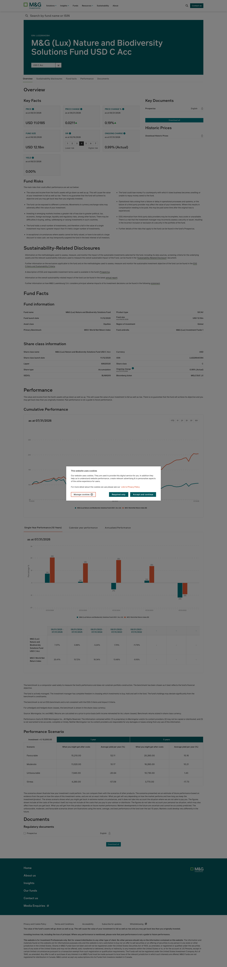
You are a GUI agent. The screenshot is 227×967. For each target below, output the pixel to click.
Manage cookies (82, 494)
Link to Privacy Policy (130, 487)
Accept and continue (143, 494)
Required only (118, 494)
